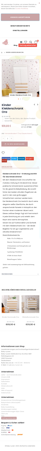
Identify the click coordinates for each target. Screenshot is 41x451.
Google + (29, 159)
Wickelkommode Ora (30, 317)
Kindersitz (5, 405)
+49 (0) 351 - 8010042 (22, 363)
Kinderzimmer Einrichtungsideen (13, 400)
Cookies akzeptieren (20, 17)
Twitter (14, 159)
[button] (26, 42)
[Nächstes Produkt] (37, 104)
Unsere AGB (5, 377)
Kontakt (4, 384)
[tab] (20, 167)
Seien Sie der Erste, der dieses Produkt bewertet (20, 119)
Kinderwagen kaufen (9, 409)
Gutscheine (5, 381)
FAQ (2, 416)
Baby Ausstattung (7, 407)
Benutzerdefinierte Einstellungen (20, 28)
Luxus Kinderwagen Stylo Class (12, 411)
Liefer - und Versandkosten (11, 375)
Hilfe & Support (6, 390)
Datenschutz (6, 393)
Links (3, 388)
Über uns (4, 414)
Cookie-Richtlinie (21, 8)
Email (4, 161)
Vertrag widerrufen (28, 45)
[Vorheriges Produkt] (34, 104)
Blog (15, 45)
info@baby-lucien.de (14, 365)
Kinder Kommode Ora (10, 317)
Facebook (6, 159)
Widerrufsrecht (6, 386)
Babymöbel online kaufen (10, 402)
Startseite (2, 52)
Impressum (5, 379)
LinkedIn (21, 159)
